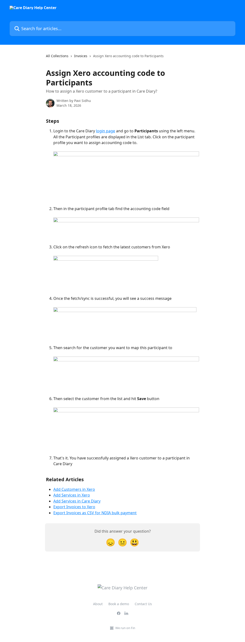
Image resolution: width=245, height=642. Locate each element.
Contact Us (143, 604)
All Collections (57, 56)
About (98, 604)
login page (105, 131)
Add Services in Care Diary (76, 501)
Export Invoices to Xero (74, 506)
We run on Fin (125, 628)
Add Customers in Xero (74, 489)
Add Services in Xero (71, 495)
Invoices (80, 56)
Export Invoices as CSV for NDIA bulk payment (95, 512)
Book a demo (118, 604)
